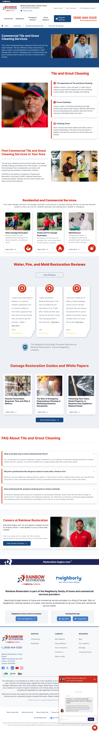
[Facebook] (3, 668)
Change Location (27, 10)
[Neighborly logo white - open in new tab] (6, 1)
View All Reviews (49, 275)
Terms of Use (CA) (27, 712)
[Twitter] (7, 668)
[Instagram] (21, 668)
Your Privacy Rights (59, 717)
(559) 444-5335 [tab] (85, 17)
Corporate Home (85, 652)
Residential (35, 643)
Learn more (9, 249)
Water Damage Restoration (16, 233)
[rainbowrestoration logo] (14, 638)
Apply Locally (60, 656)
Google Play (81, 619)
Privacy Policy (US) (42, 712)
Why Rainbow (60, 639)
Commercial (35, 639)
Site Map (82, 648)
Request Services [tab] (62, 19)
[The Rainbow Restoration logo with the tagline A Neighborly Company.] (31, 579)
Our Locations (84, 643)
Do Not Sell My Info (40, 717)
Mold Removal (75, 233)
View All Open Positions (15, 543)
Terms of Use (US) (12, 712)
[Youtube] (17, 668)
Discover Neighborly (25, 619)
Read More (16, 326)
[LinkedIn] (12, 668)
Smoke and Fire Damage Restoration (47, 234)
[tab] (8, 19)
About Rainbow (60, 643)
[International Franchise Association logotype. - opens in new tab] (13, 674)
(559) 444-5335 (13, 647)
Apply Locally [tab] (58, 8)
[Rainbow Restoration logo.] (9, 8)
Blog (80, 639)
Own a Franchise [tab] (71, 8)
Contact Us (59, 652)
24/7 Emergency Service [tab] (87, 8)
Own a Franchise (61, 648)
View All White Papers (48, 420)
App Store (65, 619)
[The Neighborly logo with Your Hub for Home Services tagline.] (68, 579)
